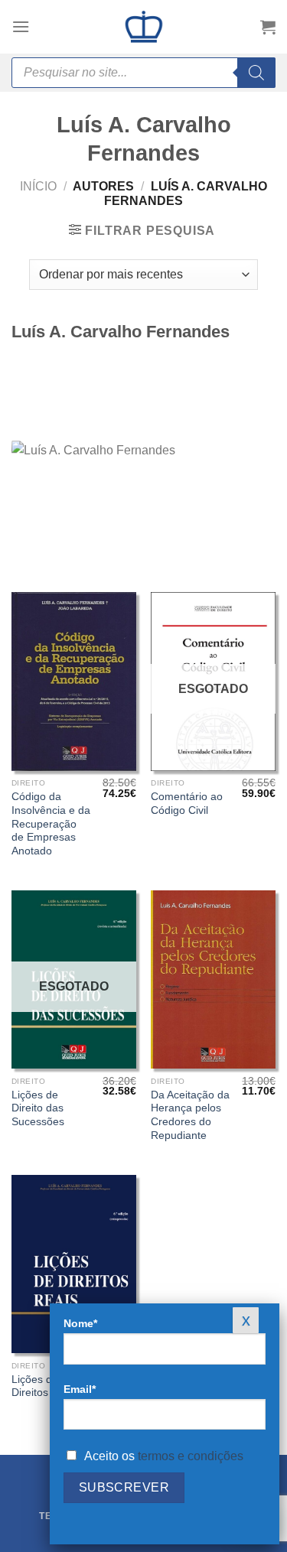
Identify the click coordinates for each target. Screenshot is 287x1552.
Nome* (80, 1323)
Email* (80, 1389)
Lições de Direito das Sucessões (37, 1108)
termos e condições (190, 1456)
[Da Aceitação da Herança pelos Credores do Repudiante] (213, 979)
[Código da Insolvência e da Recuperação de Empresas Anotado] (73, 681)
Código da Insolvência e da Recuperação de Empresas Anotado (50, 824)
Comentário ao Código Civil (187, 803)
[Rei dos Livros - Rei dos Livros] (144, 27)
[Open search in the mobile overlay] (143, 72)
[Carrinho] (268, 27)
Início (38, 186)
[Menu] (20, 26)
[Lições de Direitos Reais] (73, 1264)
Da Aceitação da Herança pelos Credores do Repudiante (190, 1115)
